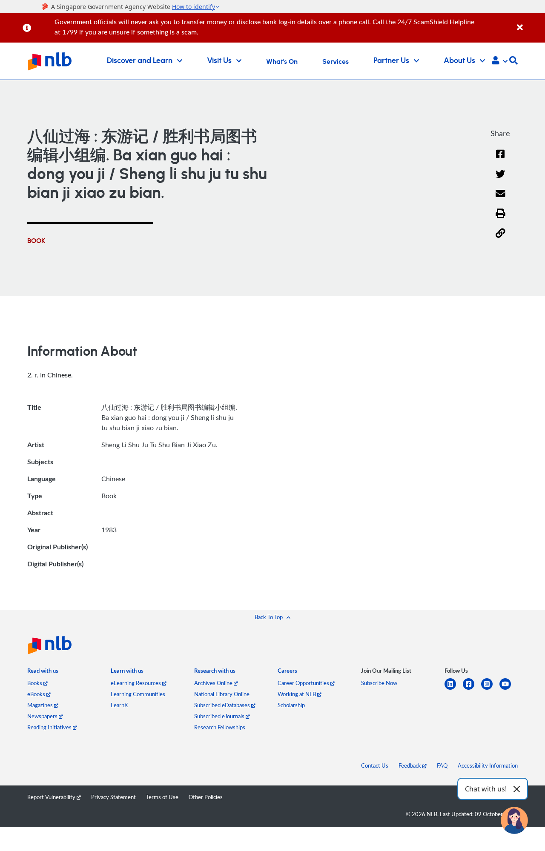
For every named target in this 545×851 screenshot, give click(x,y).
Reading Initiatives (50, 727)
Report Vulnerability (52, 797)
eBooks (36, 694)
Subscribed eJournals (220, 716)
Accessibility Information (488, 765)
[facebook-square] (472, 689)
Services (335, 61)
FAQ (442, 765)
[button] (500, 61)
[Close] (529, 22)
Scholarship (291, 705)
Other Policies (206, 797)
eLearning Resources (136, 683)
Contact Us (374, 765)
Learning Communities (138, 694)
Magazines (40, 705)
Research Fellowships (219, 727)
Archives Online (214, 683)
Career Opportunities (304, 683)
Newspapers (43, 716)
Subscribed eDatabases (222, 705)
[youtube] (508, 689)
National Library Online (222, 694)
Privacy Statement (113, 797)
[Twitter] (500, 179)
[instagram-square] (490, 689)
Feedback (410, 765)
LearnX (119, 705)
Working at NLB (297, 694)
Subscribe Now (379, 683)
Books (35, 683)
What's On (282, 61)
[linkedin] (454, 689)
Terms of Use (162, 797)
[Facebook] (500, 159)
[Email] (500, 199)
